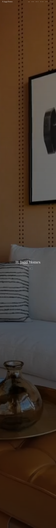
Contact (46, 1)
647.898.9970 (52, 1)
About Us (37, 1)
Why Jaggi (42, 1)
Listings (32, 1)
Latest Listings (28, 268)
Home (29, 1)
